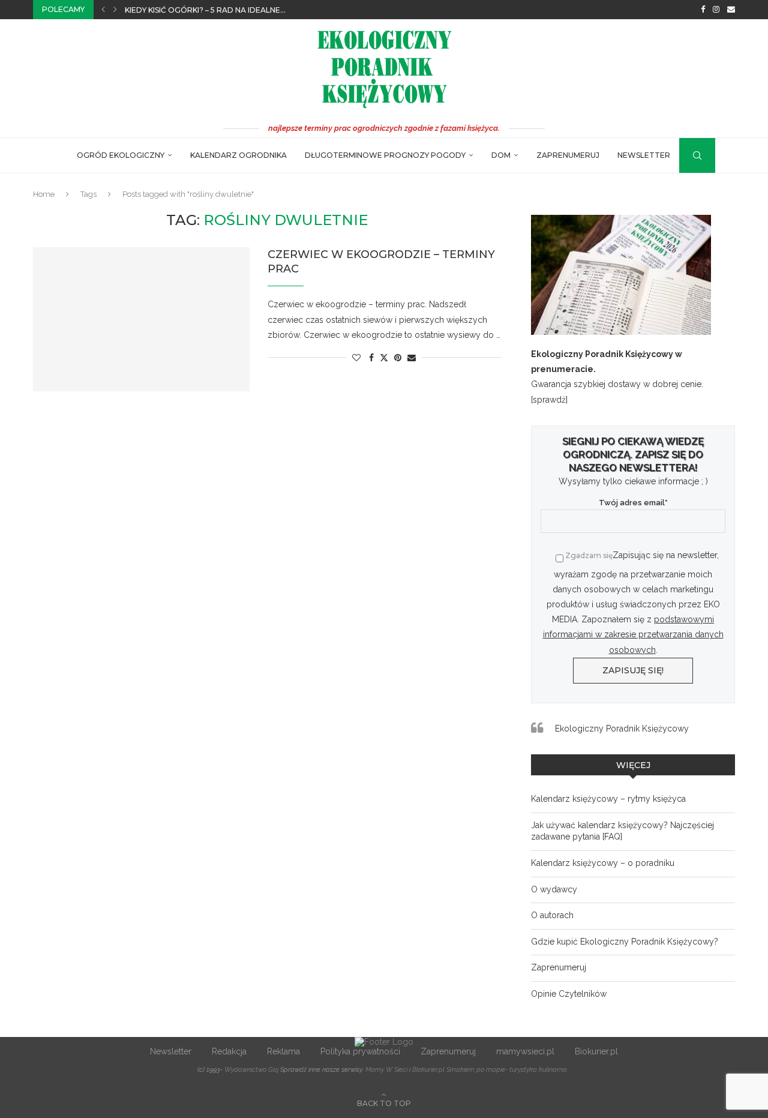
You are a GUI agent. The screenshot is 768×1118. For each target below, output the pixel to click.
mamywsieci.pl (525, 1051)
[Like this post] (356, 357)
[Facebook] (703, 9)
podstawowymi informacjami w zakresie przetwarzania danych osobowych (633, 634)
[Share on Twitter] (384, 357)
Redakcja (229, 1051)
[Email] (731, 9)
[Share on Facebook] (371, 357)
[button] (103, 9)
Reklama (283, 1051)
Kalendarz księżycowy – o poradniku (602, 863)
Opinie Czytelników (569, 994)
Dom (501, 155)
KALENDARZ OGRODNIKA (238, 155)
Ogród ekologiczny (120, 155)
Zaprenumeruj (567, 155)
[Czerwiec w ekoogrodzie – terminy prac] (141, 319)
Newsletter (643, 155)
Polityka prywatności (360, 1051)
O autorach (552, 915)
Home (44, 194)
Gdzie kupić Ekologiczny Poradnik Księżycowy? (624, 941)
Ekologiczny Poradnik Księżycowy (622, 728)
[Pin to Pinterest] (397, 357)
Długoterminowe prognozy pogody (385, 155)
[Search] (685, 155)
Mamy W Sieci (386, 1070)
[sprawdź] (549, 399)
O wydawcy (554, 889)
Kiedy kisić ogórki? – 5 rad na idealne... (205, 9)
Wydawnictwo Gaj (251, 1070)
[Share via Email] (411, 357)
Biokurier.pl (596, 1051)
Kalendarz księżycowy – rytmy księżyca (608, 799)
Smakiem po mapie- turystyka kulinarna (506, 1070)
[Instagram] (716, 9)
